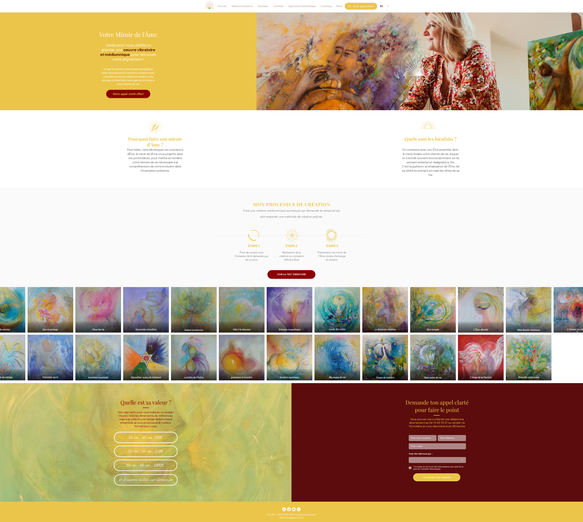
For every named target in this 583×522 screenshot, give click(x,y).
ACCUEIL (270, 514)
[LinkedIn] (284, 509)
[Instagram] (299, 509)
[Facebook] (289, 509)
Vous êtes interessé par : (421, 454)
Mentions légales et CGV (291, 517)
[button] (242, 6)
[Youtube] (294, 509)
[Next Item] (578, 334)
